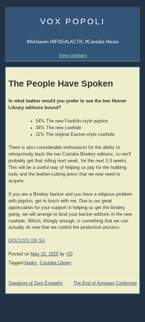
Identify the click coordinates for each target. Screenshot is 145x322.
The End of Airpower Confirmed (105, 283)
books (31, 262)
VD (69, 254)
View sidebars (72, 55)
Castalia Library (55, 262)
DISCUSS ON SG (26, 240)
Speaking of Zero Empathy (35, 283)
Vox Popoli (72, 21)
